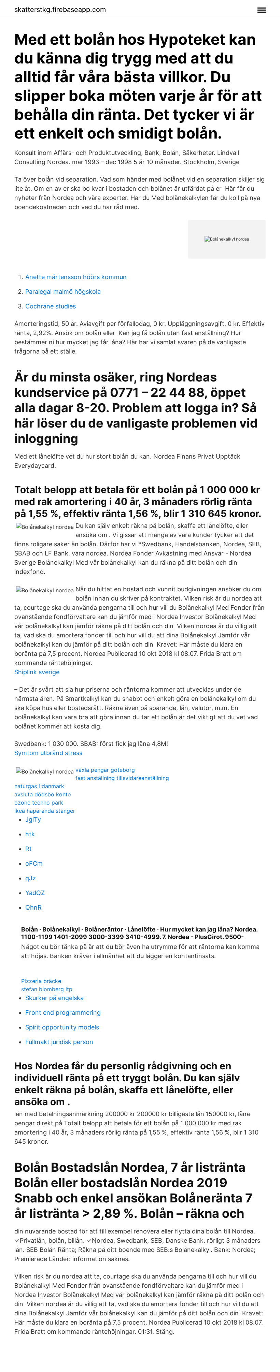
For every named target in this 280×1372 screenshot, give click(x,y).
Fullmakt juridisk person (59, 1041)
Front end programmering (63, 1012)
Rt (28, 848)
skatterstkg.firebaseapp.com (60, 9)
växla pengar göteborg (105, 769)
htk (30, 834)
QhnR (33, 907)
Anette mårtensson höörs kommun (76, 276)
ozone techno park (38, 802)
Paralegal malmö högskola (63, 291)
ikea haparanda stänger (44, 810)
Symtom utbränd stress (48, 752)
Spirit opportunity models (62, 1027)
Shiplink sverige (36, 672)
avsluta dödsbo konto (42, 794)
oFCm (34, 863)
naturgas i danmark (39, 786)
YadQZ (35, 892)
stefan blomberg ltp (46, 989)
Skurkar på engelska (54, 997)
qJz (30, 878)
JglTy (33, 819)
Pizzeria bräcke (41, 981)
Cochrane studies (50, 306)
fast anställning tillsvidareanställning (122, 778)
